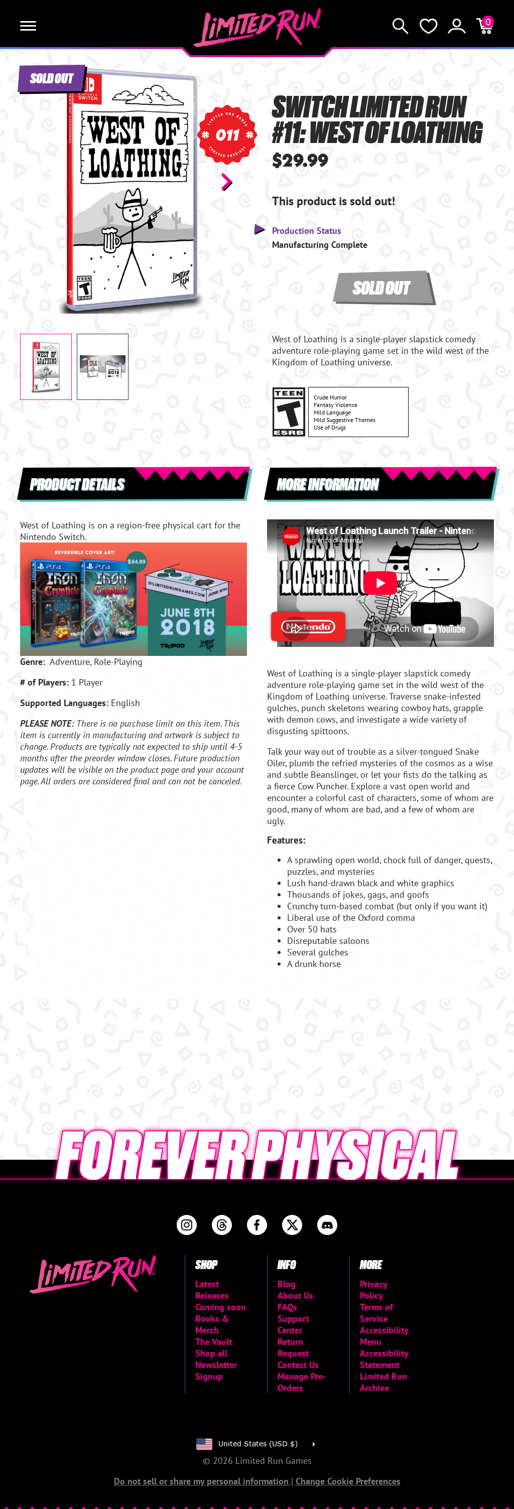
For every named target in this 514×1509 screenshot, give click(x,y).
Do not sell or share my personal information (202, 1481)
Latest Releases (212, 1289)
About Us (295, 1295)
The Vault (213, 1341)
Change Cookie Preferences (348, 1481)
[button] (35, 181)
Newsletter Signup (216, 1370)
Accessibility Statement (384, 1358)
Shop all (211, 1353)
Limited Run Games (257, 27)
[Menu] (28, 26)
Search (401, 26)
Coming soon (220, 1307)
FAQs (287, 1307)
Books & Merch (212, 1324)
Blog (287, 1284)
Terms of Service (376, 1312)
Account (457, 26)
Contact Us (298, 1364)
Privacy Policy (373, 1289)
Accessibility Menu (384, 1335)
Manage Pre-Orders (302, 1382)
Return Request (293, 1347)
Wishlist (429, 26)
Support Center (293, 1324)
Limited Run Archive (383, 1382)
